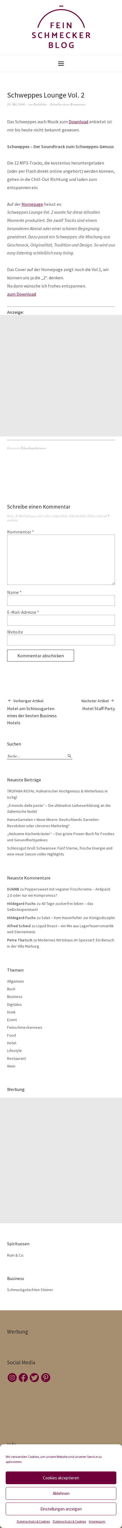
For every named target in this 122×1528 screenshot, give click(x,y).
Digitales (14, 1004)
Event (12, 1019)
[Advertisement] (61, 375)
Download (78, 121)
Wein (11, 1066)
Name (14, 592)
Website (15, 632)
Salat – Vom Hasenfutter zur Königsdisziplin (78, 917)
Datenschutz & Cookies (33, 1521)
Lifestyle (14, 1050)
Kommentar (20, 532)
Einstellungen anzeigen (61, 1509)
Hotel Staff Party (98, 704)
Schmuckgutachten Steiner (30, 1289)
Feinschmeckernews (33, 448)
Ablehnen (61, 1493)
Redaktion (40, 104)
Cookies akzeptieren (61, 1478)
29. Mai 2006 (16, 104)
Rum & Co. (15, 1255)
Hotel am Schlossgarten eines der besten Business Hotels (32, 711)
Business (14, 996)
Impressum (97, 1521)
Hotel (11, 1042)
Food (11, 1035)
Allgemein (15, 981)
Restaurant (16, 1058)
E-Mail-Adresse (23, 612)
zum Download (21, 294)
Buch (11, 988)
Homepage (32, 204)
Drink (11, 1012)
